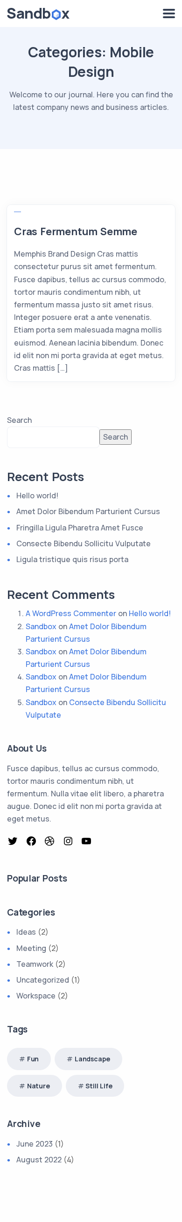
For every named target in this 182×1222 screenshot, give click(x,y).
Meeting (31, 948)
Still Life (98, 1085)
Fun (33, 1058)
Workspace (36, 996)
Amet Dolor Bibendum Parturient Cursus (88, 511)
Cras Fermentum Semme (75, 231)
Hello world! (37, 495)
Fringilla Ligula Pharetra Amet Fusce (79, 528)
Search (19, 420)
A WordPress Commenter (71, 613)
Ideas (26, 932)
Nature (38, 1085)
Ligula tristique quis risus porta (72, 559)
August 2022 (39, 1159)
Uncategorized (42, 980)
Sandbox (41, 626)
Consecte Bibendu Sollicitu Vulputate (83, 543)
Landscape (92, 1058)
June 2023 (34, 1144)
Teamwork (34, 964)
